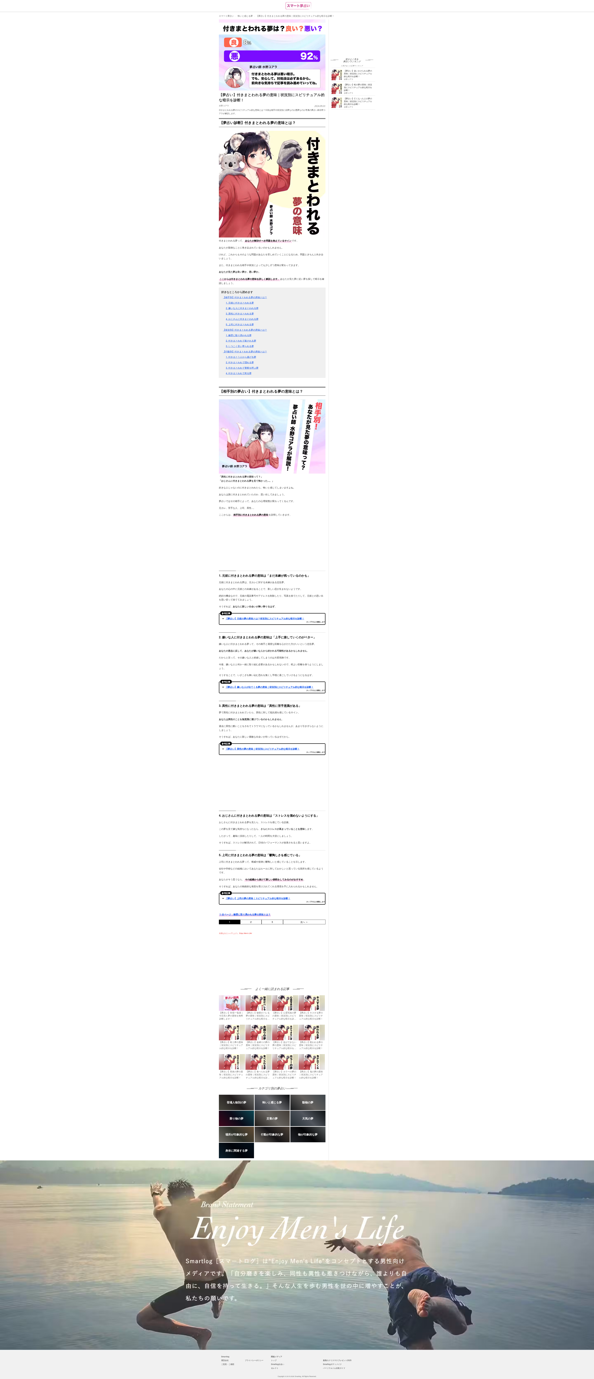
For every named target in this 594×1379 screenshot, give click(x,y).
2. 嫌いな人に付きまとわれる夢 (242, 308)
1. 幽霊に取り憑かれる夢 (239, 335)
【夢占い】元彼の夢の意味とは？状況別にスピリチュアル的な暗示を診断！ (264, 618)
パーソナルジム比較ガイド (334, 1368)
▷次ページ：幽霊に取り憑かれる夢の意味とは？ (245, 914)
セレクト (274, 1368)
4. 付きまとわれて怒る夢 (239, 373)
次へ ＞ (304, 922)
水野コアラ (224, 105)
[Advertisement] (245, 957)
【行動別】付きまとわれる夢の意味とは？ (245, 351)
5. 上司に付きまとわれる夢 (240, 324)
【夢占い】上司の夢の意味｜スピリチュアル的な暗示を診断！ (257, 898)
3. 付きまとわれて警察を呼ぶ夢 (242, 367)
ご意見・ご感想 (227, 1364)
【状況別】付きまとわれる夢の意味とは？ (245, 329)
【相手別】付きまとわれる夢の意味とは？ (245, 297)
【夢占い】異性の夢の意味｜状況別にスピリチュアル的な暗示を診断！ (262, 748)
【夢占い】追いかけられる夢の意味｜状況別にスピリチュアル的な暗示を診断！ (358, 73)
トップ (274, 1360)
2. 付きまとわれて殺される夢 (241, 340)
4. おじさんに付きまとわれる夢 (242, 319)
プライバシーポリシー (254, 1360)
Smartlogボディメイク (332, 1364)
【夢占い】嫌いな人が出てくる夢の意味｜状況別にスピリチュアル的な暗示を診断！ (269, 687)
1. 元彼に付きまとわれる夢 (240, 302)
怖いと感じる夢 (245, 15)
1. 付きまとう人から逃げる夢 (241, 356)
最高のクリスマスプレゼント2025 (337, 1360)
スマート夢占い (226, 15)
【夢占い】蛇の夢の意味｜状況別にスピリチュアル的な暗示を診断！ (358, 87)
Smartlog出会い (277, 1364)
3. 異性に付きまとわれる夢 (240, 313)
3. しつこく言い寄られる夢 (240, 346)
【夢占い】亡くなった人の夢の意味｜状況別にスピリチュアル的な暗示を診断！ (358, 101)
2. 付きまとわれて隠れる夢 (240, 362)
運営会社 (225, 1360)
